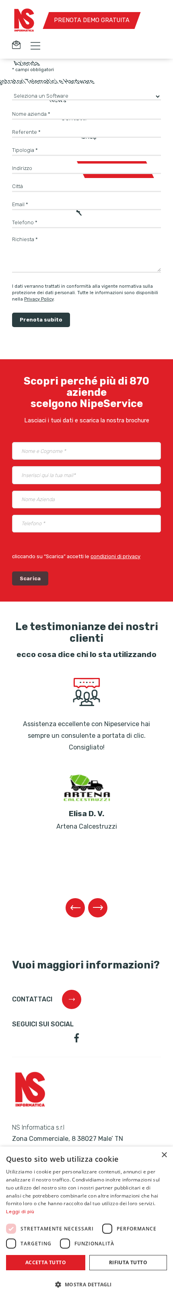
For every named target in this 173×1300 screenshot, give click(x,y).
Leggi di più (20, 1211)
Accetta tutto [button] (45, 1262)
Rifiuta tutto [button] (128, 1262)
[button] (86, 1285)
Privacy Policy (39, 299)
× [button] (164, 1155)
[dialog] (86, 1223)
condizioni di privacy (115, 556)
